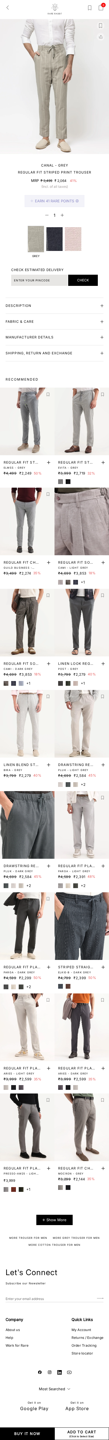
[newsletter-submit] (100, 1298)
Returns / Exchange (87, 1337)
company (14, 1319)
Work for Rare (17, 1345)
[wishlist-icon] (89, 9)
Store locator (82, 1353)
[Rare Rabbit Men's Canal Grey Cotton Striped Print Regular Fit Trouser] (73, 239)
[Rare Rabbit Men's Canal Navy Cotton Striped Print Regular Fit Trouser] (54, 239)
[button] (38, 150)
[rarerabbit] (54, 9)
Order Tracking (84, 1345)
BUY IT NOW (27, 1433)
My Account (81, 1330)
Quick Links (82, 1319)
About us (13, 1330)
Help (9, 1337)
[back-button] (8, 7)
